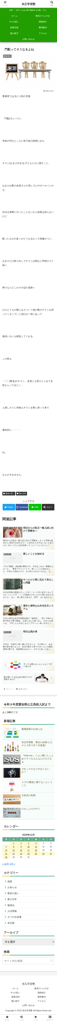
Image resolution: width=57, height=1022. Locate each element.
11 (36, 847)
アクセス (42, 1001)
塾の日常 (22, 494)
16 (21, 850)
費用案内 (42, 997)
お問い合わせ (28, 1005)
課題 (9, 881)
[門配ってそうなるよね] (35, 620)
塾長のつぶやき (41, 988)
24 (28, 854)
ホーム (15, 988)
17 (28, 850)
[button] (48, 507)
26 (43, 854)
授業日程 (15, 997)
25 (36, 854)
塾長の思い (10, 494)
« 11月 (5, 864)
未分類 (10, 923)
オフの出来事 (14, 917)
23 (21, 854)
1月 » (12, 864)
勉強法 (10, 905)
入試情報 (12, 911)
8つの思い (15, 992)
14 (6, 850)
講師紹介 (42, 992)
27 (51, 854)
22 (14, 854)
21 (6, 854)
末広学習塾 (29, 4)
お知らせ (12, 887)
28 (6, 857)
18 (36, 850)
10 (28, 847)
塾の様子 (15, 1001)
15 (14, 850)
